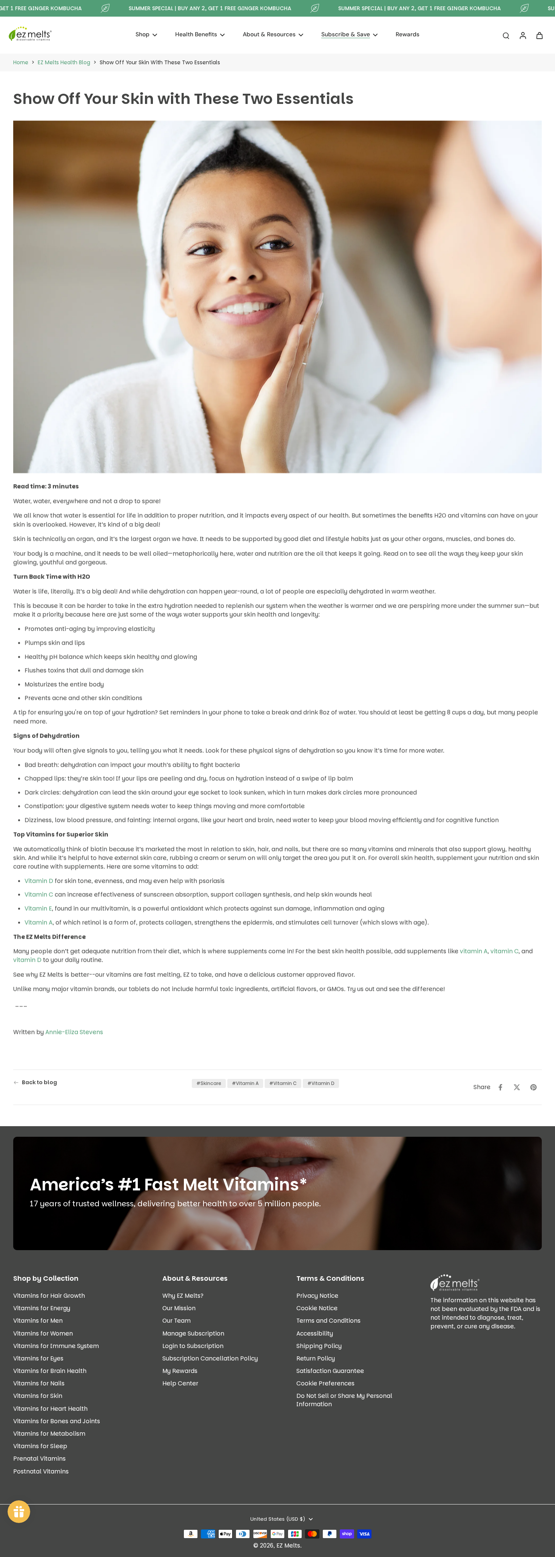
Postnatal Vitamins (41, 1471)
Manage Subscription (193, 1333)
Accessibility (314, 1333)
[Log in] (522, 35)
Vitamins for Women (43, 1333)
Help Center (180, 1383)
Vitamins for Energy (41, 1308)
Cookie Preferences (325, 1383)
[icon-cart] (539, 35)
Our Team (176, 1321)
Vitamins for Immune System (56, 1346)
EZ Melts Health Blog (64, 62)
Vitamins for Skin (37, 1396)
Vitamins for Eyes (38, 1358)
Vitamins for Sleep (40, 1446)
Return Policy (315, 1358)
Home (20, 62)
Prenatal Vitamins (39, 1459)
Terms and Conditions (328, 1321)
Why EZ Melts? (183, 1296)
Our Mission (179, 1308)
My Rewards (179, 1371)
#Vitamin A (245, 1083)
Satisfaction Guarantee (330, 1371)
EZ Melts (288, 1545)
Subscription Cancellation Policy (210, 1358)
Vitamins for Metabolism (49, 1434)
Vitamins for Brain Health (49, 1371)
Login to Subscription (193, 1346)
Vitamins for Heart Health (50, 1409)
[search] (506, 35)
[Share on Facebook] (500, 1087)
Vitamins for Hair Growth (49, 1296)
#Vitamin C (283, 1083)
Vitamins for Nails (39, 1383)
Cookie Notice (317, 1308)
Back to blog (39, 1082)
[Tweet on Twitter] (517, 1087)
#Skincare (208, 1083)
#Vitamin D (321, 1083)
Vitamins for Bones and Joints (56, 1421)
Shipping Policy (319, 1346)
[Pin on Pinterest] (533, 1087)
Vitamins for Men (38, 1321)
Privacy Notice (317, 1296)
